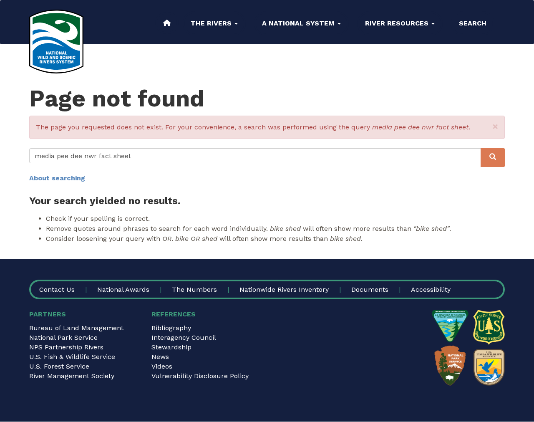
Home (167, 23)
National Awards (123, 289)
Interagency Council (183, 337)
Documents (369, 289)
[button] (495, 126)
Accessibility (431, 289)
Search (472, 23)
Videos (161, 366)
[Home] (56, 41)
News (160, 357)
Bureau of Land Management (76, 328)
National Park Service (63, 337)
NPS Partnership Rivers (66, 347)
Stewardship (171, 347)
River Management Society (71, 376)
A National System (299, 23)
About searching (57, 178)
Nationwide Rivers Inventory (284, 289)
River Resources (398, 23)
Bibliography (171, 328)
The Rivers (212, 23)
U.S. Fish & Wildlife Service (72, 357)
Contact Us (57, 289)
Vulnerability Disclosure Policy (200, 376)
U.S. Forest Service (59, 366)
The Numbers (194, 289)
